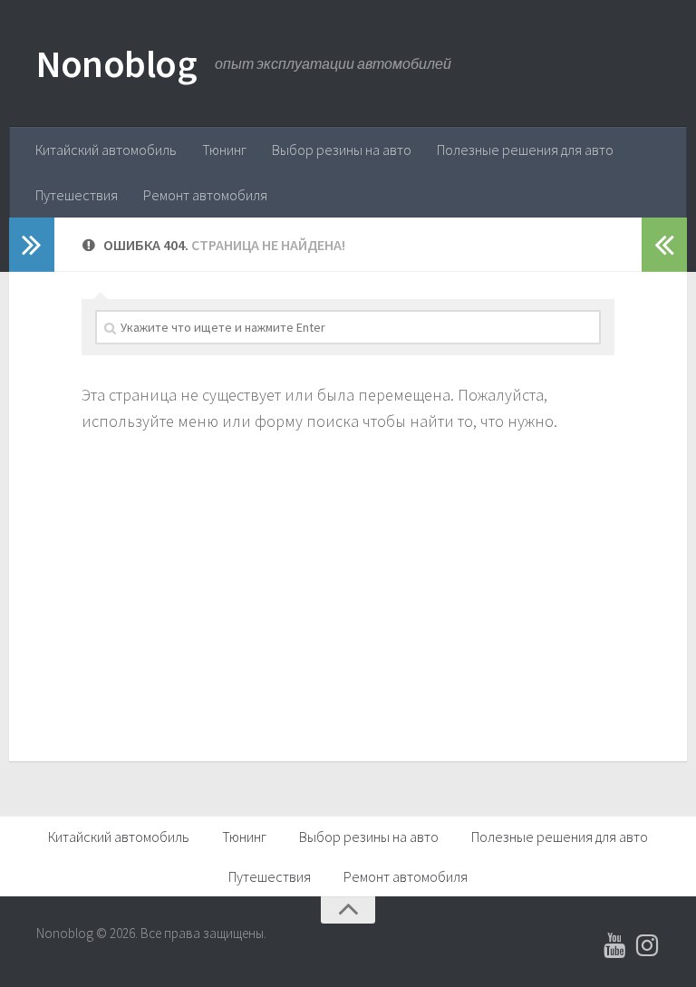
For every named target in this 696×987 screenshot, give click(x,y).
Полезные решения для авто (525, 149)
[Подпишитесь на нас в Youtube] (614, 945)
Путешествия (76, 195)
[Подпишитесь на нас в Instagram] (647, 945)
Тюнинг (224, 149)
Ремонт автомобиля (205, 195)
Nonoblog (116, 63)
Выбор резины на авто (341, 149)
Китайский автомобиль (106, 149)
